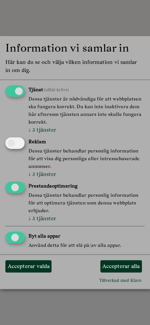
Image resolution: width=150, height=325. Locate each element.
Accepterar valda (29, 266)
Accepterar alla (121, 266)
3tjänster (42, 130)
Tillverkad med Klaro (120, 280)
